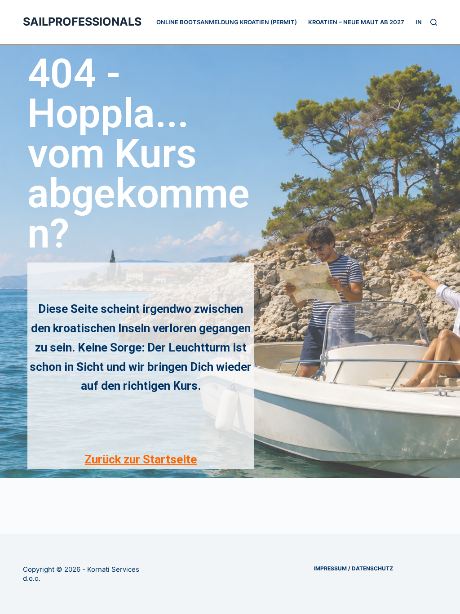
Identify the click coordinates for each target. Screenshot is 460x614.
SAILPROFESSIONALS (82, 21)
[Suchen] (433, 22)
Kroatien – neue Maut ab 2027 (356, 22)
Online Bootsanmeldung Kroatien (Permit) (226, 22)
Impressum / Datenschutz (353, 568)
